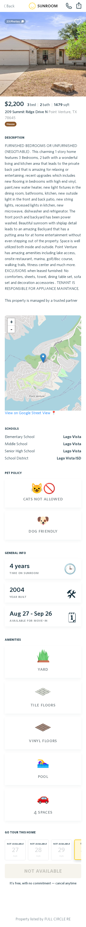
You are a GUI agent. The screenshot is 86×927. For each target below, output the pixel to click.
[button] (43, 358)
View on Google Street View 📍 (30, 413)
